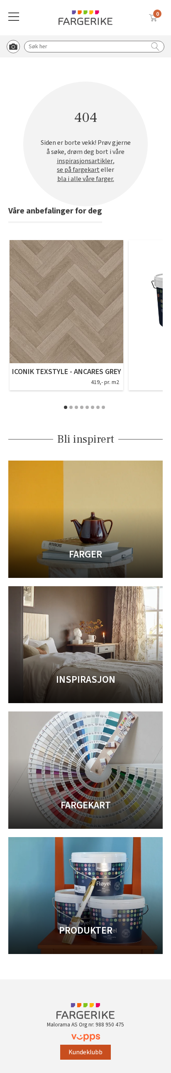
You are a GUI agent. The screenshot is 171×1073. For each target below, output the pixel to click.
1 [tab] (65, 407)
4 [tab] (81, 407)
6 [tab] (92, 407)
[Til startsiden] (85, 17)
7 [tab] (98, 407)
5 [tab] (87, 407)
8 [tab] (103, 407)
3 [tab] (76, 407)
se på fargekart (78, 170)
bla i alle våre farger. (85, 179)
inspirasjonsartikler (85, 161)
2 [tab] (71, 407)
